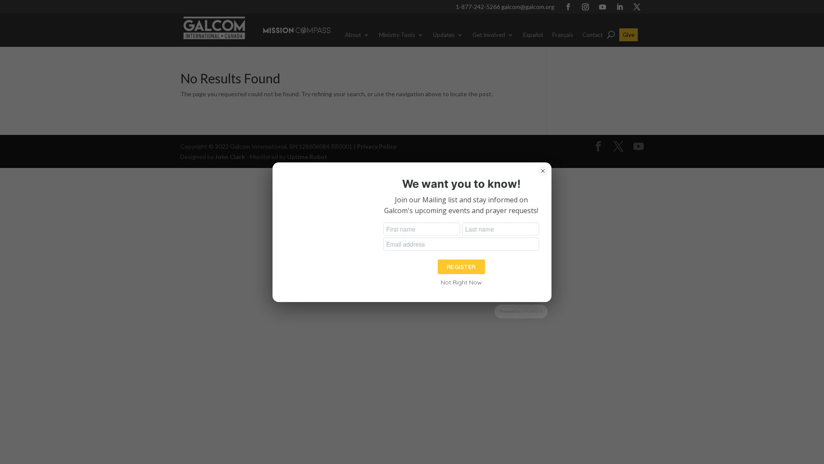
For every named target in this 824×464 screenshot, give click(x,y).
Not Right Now (461, 282)
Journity (532, 311)
